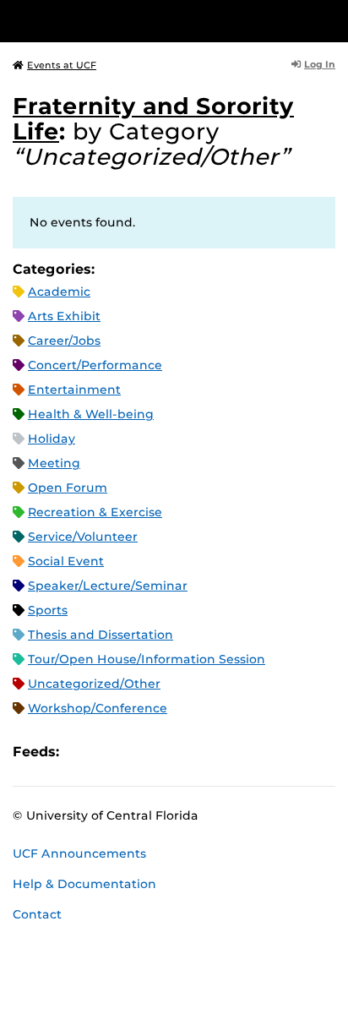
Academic (59, 291)
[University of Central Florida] (128, 21)
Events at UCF (61, 65)
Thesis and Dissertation (100, 634)
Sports (48, 610)
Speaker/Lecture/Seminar (108, 585)
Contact (37, 914)
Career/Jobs (64, 340)
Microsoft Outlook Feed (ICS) (109, 752)
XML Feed (167, 752)
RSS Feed (138, 752)
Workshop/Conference (97, 708)
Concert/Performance (95, 365)
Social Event (66, 561)
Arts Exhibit (64, 316)
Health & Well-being (91, 414)
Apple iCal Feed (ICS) (81, 752)
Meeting (54, 463)
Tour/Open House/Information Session (146, 659)
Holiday (51, 438)
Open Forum (67, 487)
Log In (319, 64)
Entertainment (74, 389)
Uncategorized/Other (94, 683)
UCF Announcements (79, 853)
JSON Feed (196, 752)
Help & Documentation (84, 883)
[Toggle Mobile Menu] (331, 20)
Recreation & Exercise (95, 512)
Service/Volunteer (83, 536)
